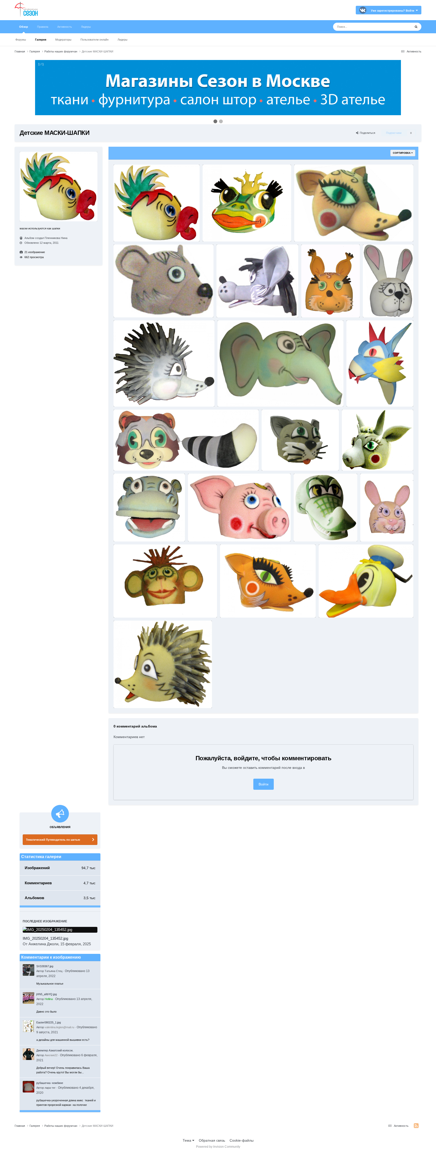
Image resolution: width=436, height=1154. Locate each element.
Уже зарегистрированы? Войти (393, 10)
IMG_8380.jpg (313, 307)
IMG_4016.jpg (125, 460)
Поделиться (366, 132)
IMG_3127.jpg (200, 531)
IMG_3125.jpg (305, 531)
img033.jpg (370, 531)
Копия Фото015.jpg (232, 307)
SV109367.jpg (44, 966)
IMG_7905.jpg (125, 396)
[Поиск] (416, 27)
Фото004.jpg (305, 231)
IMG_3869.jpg (354, 460)
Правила (42, 26)
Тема (187, 1140)
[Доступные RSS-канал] (416, 1125)
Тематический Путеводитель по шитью (53, 839)
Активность (64, 26)
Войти (263, 784)
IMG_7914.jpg (375, 307)
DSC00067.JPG (331, 607)
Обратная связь (212, 1140)
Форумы (20, 39)
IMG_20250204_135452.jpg (45, 938)
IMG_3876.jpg (273, 460)
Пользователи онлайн (94, 39)
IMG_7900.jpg (229, 396)
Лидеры (122, 39)
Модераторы (63, 39)
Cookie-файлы (242, 1140)
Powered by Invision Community (218, 1146)
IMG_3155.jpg (125, 231)
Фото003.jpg (124, 307)
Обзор (23, 26)
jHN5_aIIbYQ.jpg (46, 994)
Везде (399, 26)
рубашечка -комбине (49, 1082)
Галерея (40, 39)
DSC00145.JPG (215, 231)
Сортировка (402, 152)
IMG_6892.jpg (358, 396)
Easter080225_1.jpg (48, 1022)
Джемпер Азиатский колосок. (54, 1050)
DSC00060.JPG (126, 698)
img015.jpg (123, 607)
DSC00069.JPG (232, 607)
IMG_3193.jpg (125, 531)
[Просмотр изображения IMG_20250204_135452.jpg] (60, 930)
